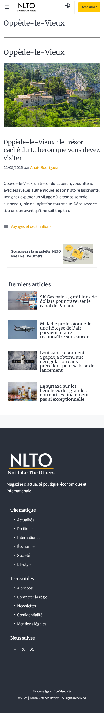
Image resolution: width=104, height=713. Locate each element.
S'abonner (89, 7)
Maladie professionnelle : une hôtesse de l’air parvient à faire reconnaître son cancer (67, 330)
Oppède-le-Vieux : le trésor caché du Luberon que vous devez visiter (52, 150)
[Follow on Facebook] (15, 649)
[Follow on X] (23, 649)
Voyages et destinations (31, 227)
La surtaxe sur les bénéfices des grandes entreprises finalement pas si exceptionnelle (64, 392)
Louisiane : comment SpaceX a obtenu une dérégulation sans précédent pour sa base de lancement (67, 361)
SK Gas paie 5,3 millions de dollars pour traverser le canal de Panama (68, 301)
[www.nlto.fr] (26, 7)
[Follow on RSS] (32, 649)
